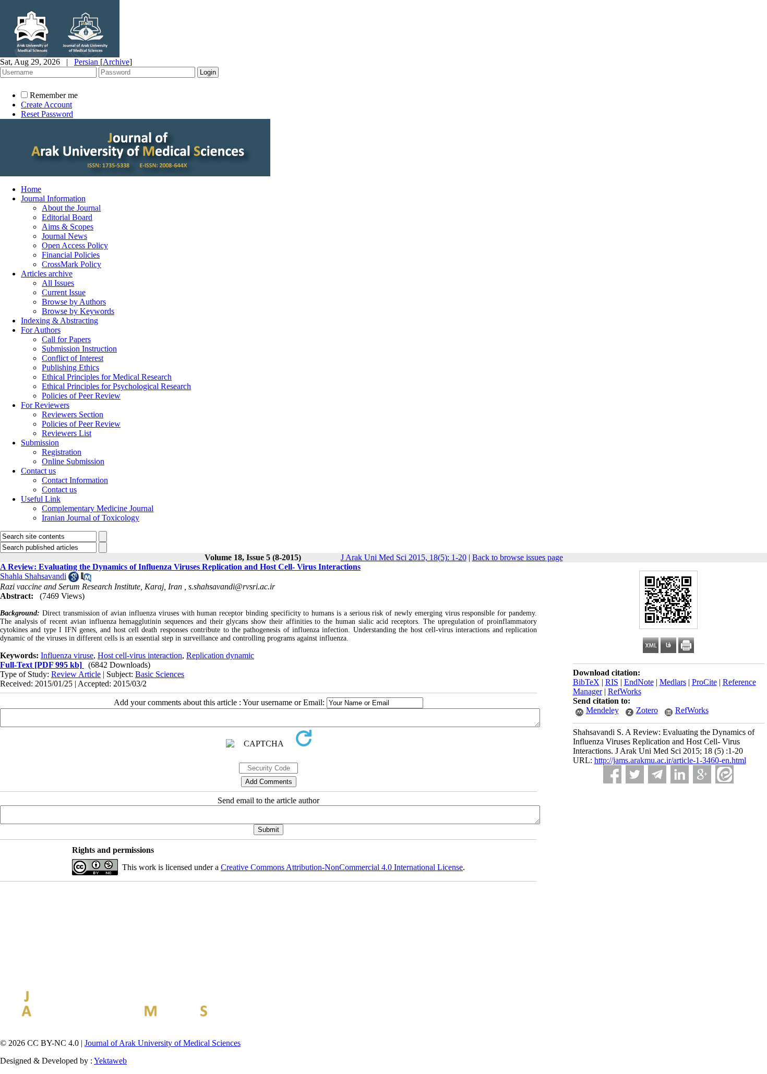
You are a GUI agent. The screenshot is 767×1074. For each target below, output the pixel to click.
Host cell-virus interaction (140, 655)
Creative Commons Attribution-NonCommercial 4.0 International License (342, 867)
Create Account (46, 104)
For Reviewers (45, 405)
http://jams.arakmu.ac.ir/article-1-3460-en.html (670, 760)
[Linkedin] (679, 774)
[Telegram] (657, 774)
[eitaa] (724, 774)
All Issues (58, 283)
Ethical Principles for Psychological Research (116, 386)
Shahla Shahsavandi (33, 576)
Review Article (76, 674)
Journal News (64, 236)
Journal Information (53, 198)
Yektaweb (110, 1060)
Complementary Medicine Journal (97, 508)
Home (31, 189)
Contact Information (75, 480)
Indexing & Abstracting (59, 320)
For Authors (41, 329)
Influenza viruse (67, 655)
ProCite (704, 682)
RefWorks (624, 691)
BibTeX (586, 682)
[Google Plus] (702, 774)
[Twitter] (635, 774)
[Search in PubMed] (86, 579)
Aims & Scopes (67, 226)
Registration (61, 452)
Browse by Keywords (78, 311)
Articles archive (47, 273)
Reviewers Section (72, 414)
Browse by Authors (74, 301)
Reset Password (47, 114)
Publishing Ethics (70, 367)
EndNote (639, 682)
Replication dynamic (220, 655)
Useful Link (41, 498)
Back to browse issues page (517, 557)
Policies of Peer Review (81, 395)
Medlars (673, 682)
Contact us (38, 470)
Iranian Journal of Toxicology (90, 517)
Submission (40, 442)
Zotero (647, 710)
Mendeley (602, 710)
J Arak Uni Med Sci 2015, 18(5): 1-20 (403, 557)
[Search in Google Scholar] (73, 579)
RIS (611, 682)
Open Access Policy (75, 245)
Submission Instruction (79, 348)
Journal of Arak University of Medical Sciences (163, 1043)
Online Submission (73, 461)
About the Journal (71, 207)
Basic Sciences (159, 674)
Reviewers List (66, 433)
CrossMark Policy (71, 264)
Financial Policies (71, 254)
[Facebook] (612, 774)
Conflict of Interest (72, 358)
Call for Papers (66, 339)
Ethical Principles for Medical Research (107, 376)
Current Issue (64, 292)
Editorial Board (67, 217)
